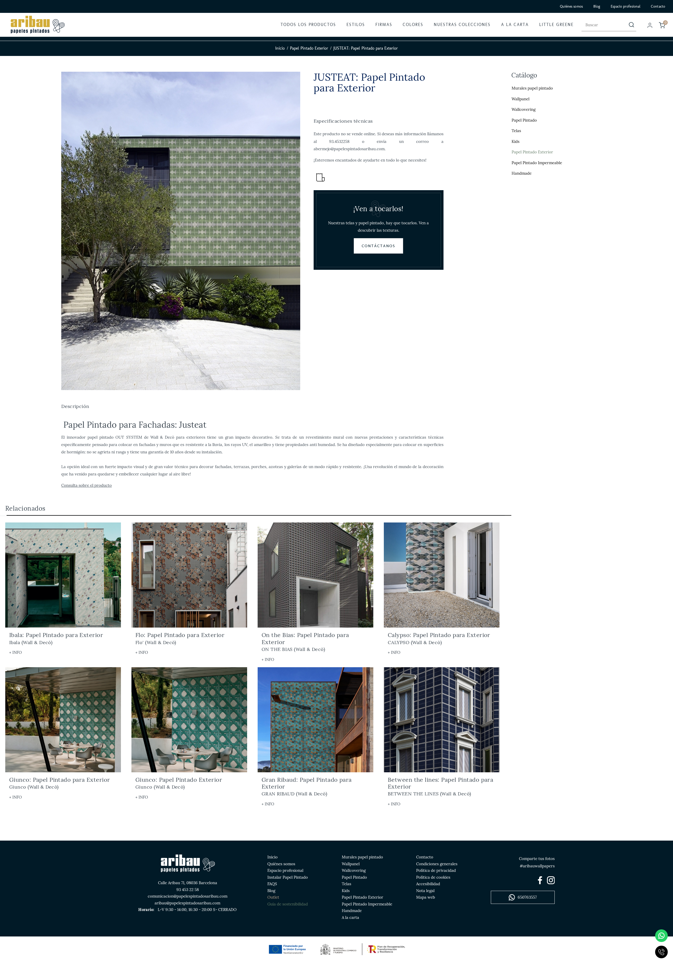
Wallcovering (524, 109)
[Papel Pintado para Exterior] (315, 575)
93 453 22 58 (187, 889)
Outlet (273, 897)
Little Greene (556, 24)
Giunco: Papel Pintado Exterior (178, 783)
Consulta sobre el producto (86, 485)
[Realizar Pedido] (662, 25)
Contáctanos (378, 246)
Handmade (522, 173)
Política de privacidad (436, 870)
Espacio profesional (625, 6)
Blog (596, 6)
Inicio (280, 48)
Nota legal (425, 890)
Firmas (383, 24)
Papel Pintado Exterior (309, 48)
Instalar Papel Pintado (287, 877)
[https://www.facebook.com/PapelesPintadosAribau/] (540, 880)
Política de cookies (433, 877)
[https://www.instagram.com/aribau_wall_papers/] (551, 880)
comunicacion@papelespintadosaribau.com (187, 896)
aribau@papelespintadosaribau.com (187, 902)
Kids (515, 141)
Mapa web (425, 897)
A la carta (515, 24)
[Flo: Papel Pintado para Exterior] (189, 575)
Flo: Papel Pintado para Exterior (180, 638)
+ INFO (15, 652)
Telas (516, 130)
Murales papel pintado (532, 88)
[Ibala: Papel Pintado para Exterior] (63, 575)
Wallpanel (520, 98)
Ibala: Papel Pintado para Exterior (56, 638)
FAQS (272, 883)
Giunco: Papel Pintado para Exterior (59, 783)
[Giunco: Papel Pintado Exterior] (189, 719)
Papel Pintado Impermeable (537, 162)
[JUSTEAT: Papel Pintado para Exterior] (180, 231)
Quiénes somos (571, 6)
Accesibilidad (428, 883)
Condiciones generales (436, 863)
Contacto (658, 6)
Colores (413, 24)
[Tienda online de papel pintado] (37, 24)
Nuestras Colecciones (462, 24)
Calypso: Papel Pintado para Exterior (439, 638)
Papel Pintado (524, 120)
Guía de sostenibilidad (287, 904)
